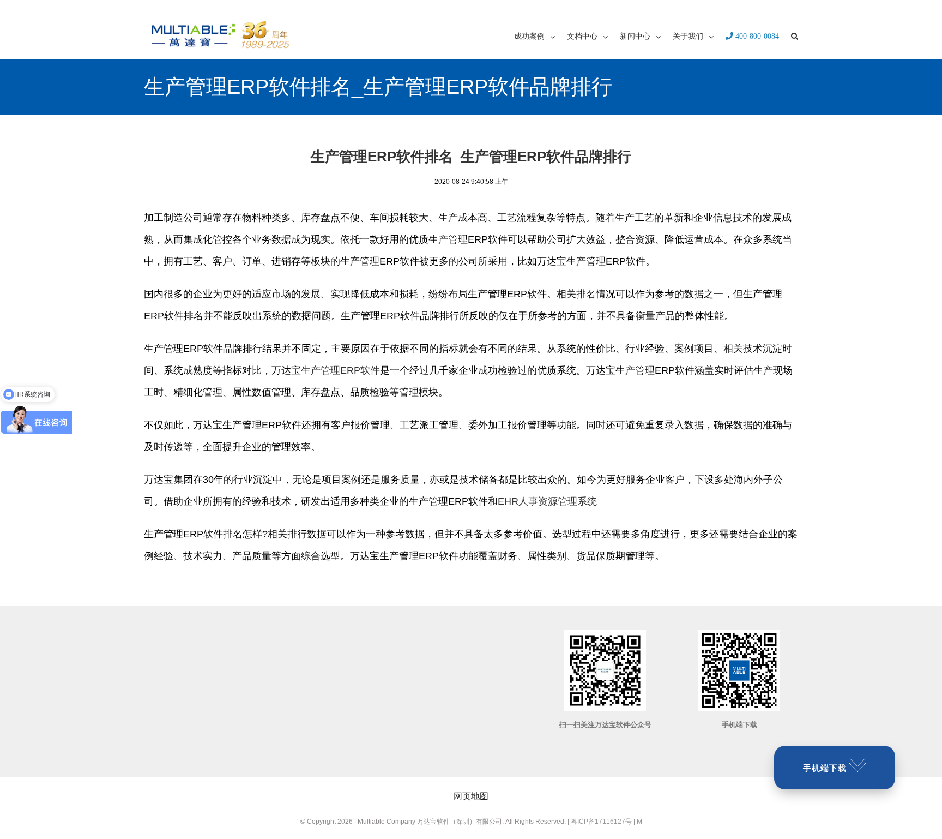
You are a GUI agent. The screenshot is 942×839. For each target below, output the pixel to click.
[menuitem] (540, 35)
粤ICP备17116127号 (601, 821)
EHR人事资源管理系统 (547, 501)
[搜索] (794, 35)
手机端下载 (824, 767)
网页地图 (471, 796)
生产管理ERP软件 (340, 370)
